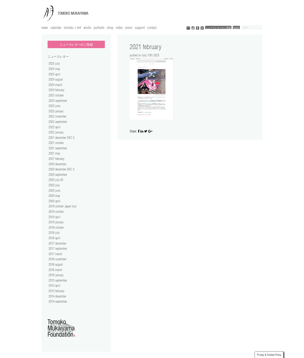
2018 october (56, 227)
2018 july (54, 233)
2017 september (58, 248)
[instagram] (193, 27)
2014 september (58, 301)
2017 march (55, 254)
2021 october (56, 143)
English (236, 27)
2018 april (54, 238)
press (128, 27)
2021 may (54, 153)
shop (110, 27)
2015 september (58, 280)
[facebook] (197, 27)
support (140, 27)
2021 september (58, 148)
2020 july (54, 185)
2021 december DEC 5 (61, 138)
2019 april (54, 217)
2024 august (56, 79)
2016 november (57, 259)
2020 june (54, 190)
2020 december (57, 164)
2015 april (54, 285)
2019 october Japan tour (63, 206)
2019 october (56, 211)
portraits (99, 27)
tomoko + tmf (72, 27)
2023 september (58, 101)
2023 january (56, 111)
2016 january (56, 275)
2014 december (57, 296)
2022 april (54, 127)
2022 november (57, 116)
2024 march (55, 85)
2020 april (54, 201)
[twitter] (202, 27)
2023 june (54, 106)
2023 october (56, 95)
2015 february (56, 291)
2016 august (56, 264)
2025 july (54, 63)
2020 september (58, 174)
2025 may (54, 69)
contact (152, 27)
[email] (188, 27)
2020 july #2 (56, 180)
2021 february (56, 159)
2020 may (54, 196)
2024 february (56, 90)
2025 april (54, 74)
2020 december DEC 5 (61, 169)
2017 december (57, 243)
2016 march (55, 270)
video (119, 27)
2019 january (56, 222)
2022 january (56, 132)
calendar (55, 27)
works (87, 27)
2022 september (58, 122)
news (44, 27)
